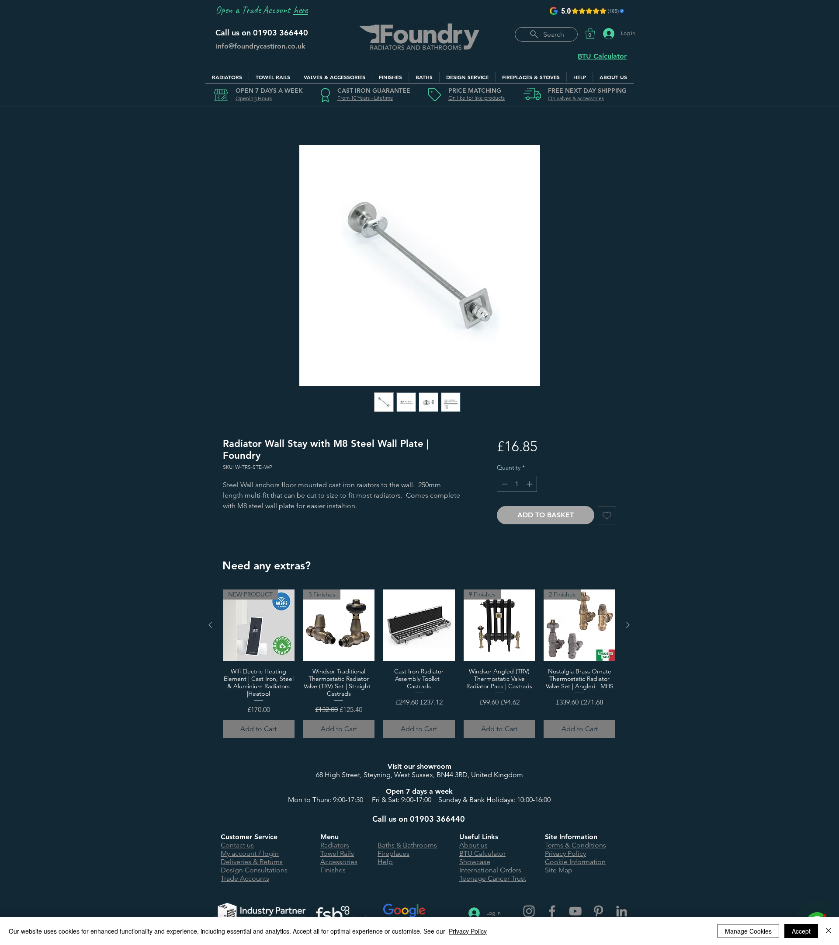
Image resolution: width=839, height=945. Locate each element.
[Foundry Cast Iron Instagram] (529, 911)
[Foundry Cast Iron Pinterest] (598, 911)
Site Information (571, 837)
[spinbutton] (517, 484)
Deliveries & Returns (252, 862)
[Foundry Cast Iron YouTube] (575, 911)
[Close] (828, 931)
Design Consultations (254, 870)
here (300, 9)
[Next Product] (628, 625)
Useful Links (478, 837)
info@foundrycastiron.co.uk (260, 46)
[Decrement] (503, 484)
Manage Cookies (748, 931)
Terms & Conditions (575, 845)
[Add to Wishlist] (607, 515)
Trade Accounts (245, 878)
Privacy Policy (565, 853)
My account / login (250, 853)
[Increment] (530, 484)
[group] (419, 663)
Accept (801, 931)
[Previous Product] (210, 625)
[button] (590, 33)
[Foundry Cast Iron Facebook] (552, 911)
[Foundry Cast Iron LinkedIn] (621, 911)
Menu (329, 837)
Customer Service (249, 837)
